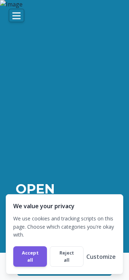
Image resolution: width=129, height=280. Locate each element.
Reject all (66, 256)
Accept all (30, 256)
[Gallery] (64, 140)
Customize (101, 257)
